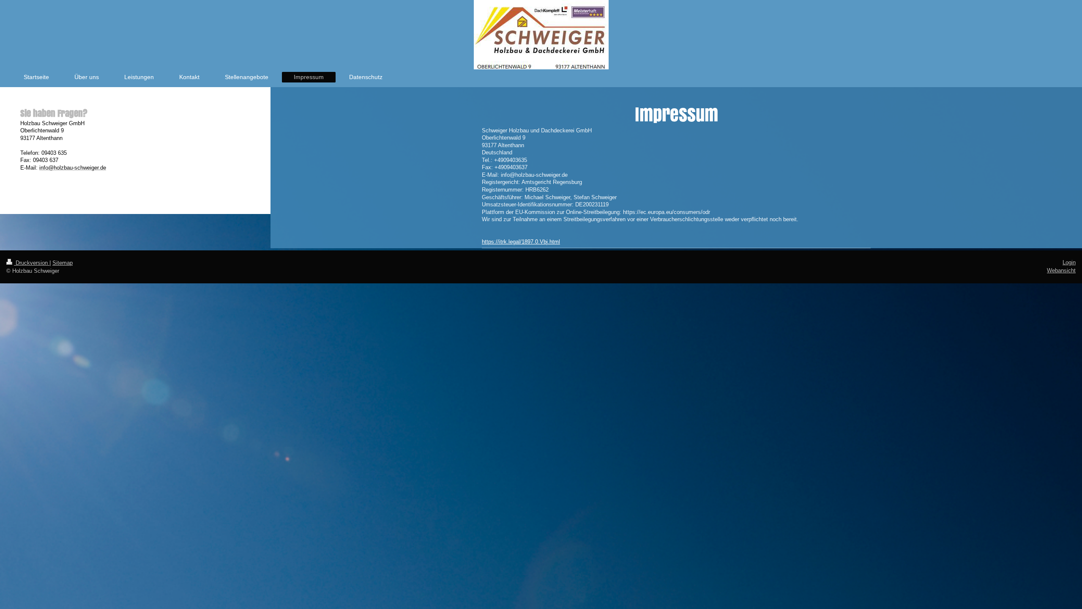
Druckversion (31, 263)
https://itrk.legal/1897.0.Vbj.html (521, 242)
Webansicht (1061, 270)
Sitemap (62, 263)
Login (1069, 262)
